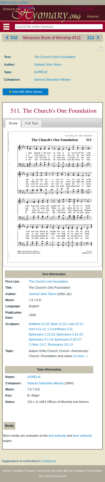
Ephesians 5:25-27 (68, 339)
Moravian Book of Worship (47, 38)
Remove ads (12, 9)
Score (13, 123)
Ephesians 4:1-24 (41, 339)
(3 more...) (80, 356)
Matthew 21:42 (39, 324)
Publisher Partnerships (87, 470)
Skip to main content (14, 2)
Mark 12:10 (58, 324)
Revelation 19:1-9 (60, 344)
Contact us (48, 461)
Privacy (30, 470)
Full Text (31, 123)
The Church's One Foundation (55, 57)
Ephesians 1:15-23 (42, 334)
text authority (57, 435)
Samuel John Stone (47, 64)
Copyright (17, 470)
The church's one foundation (48, 281)
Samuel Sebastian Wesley (52, 79)
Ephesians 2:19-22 (70, 334)
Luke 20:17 (75, 324)
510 (14, 38)
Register (93, 16)
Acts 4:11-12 (37, 329)
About (6, 470)
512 (91, 38)
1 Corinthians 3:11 (60, 329)
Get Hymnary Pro (56, 476)
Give (41, 476)
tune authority (82, 435)
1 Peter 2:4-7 (38, 344)
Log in (76, 16)
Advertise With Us (61, 470)
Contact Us (42, 470)
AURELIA (40, 72)
